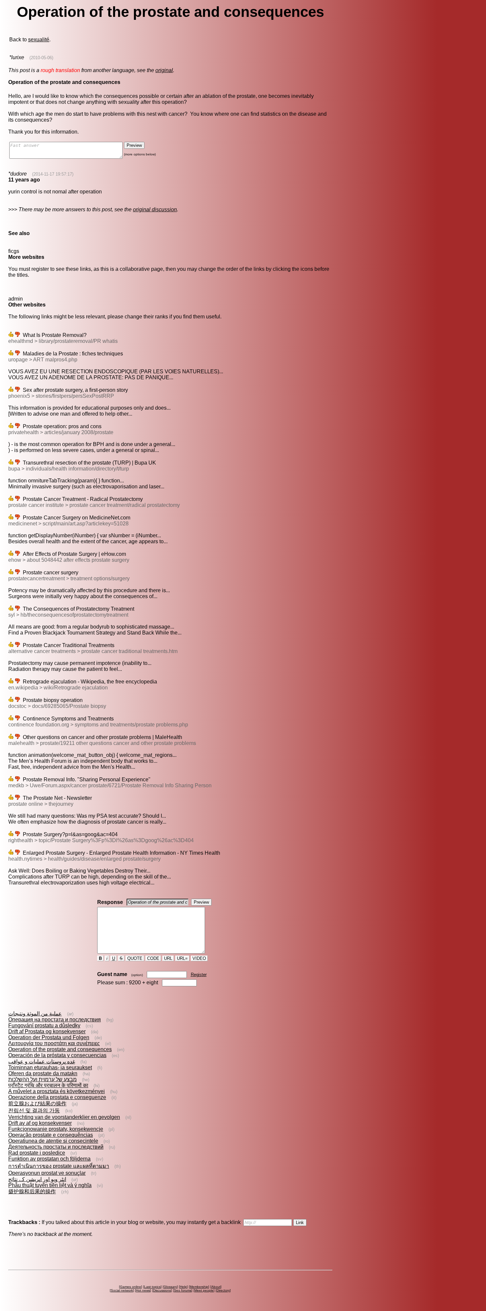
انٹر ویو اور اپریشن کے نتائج (37, 1179)
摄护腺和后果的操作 (32, 1191)
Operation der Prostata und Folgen (48, 1037)
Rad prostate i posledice (36, 1153)
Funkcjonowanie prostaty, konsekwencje (55, 1129)
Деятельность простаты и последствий (55, 1147)
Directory (223, 1290)
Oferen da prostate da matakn (42, 1073)
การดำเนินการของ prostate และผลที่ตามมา (58, 1166)
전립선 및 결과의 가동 (34, 1110)
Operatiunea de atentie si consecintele (53, 1141)
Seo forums (182, 1290)
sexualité (38, 39)
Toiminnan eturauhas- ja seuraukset (50, 1067)
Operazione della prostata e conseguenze (57, 1097)
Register (199, 974)
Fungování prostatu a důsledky (44, 1025)
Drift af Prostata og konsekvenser (47, 1031)
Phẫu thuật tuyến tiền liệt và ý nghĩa (50, 1185)
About (216, 1287)
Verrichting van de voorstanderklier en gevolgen (64, 1117)
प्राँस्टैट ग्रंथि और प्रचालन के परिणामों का (48, 1085)
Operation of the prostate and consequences (60, 1049)
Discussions (162, 1290)
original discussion (155, 209)
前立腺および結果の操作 (37, 1103)
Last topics (152, 1287)
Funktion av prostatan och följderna (49, 1159)
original (164, 70)
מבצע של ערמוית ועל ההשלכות (42, 1079)
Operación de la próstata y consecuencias (57, 1055)
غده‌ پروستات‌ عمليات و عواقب (41, 1061)
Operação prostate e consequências (50, 1135)
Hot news (143, 1290)
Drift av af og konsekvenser (40, 1123)
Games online (130, 1287)
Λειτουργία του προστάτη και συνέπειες (54, 1043)
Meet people (204, 1290)
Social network (122, 1290)
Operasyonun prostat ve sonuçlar (47, 1173)
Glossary (170, 1287)
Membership (199, 1287)
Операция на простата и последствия (54, 1019)
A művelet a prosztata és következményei (56, 1091)
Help (183, 1287)
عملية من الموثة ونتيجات (35, 1013)
